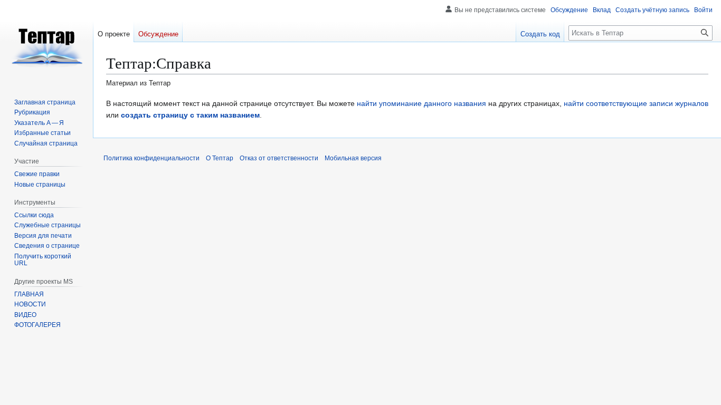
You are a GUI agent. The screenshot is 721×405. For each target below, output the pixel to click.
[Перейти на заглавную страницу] (46, 42)
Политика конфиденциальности (151, 158)
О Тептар (219, 158)
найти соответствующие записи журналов (636, 103)
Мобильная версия (353, 158)
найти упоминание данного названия (421, 103)
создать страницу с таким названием (190, 115)
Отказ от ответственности (279, 158)
